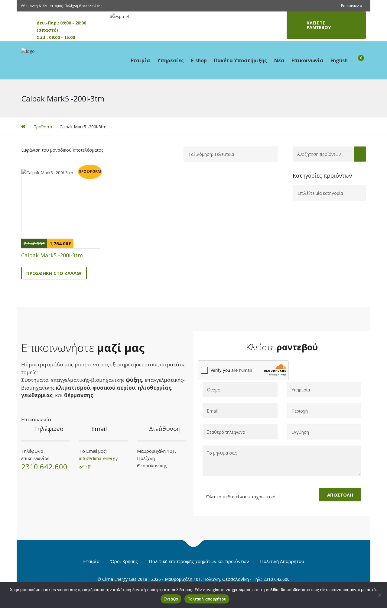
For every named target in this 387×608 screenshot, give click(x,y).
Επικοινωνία (351, 5)
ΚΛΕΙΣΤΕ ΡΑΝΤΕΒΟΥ (319, 25)
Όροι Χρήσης (124, 561)
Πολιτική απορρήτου (207, 599)
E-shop (199, 60)
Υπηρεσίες (170, 60)
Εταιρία (140, 60)
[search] (360, 154)
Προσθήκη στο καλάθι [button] (54, 273)
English (339, 60)
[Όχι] (379, 595)
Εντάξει (171, 599)
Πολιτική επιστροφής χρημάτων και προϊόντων (199, 561)
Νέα (279, 60)
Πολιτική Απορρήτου (282, 561)
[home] (23, 127)
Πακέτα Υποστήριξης (240, 60)
